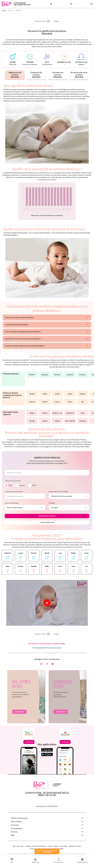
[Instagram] (41, 664)
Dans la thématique (12, 503)
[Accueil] (16, 4)
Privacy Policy (63, 846)
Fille (10, 485)
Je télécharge (29, 742)
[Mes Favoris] (71, 4)
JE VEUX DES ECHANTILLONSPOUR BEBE (47, 851)
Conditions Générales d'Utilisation (35, 846)
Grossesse (15, 825)
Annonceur (20, 846)
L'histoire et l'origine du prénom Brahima (19, 317)
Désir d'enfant (16, 821)
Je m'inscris (19, 712)
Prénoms (14, 832)
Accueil (4, 10)
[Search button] (91, 4)
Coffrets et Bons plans (19, 818)
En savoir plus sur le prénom (79, 74)
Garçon (22, 485)
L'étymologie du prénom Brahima (16, 324)
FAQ (14, 846)
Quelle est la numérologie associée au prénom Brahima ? (24, 346)
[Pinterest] (52, 664)
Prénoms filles (38, 647)
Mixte (34, 485)
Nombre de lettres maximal (58, 491)
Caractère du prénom (57, 74)
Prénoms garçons (54, 647)
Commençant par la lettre (14, 491)
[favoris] (48, 21)
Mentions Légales (52, 846)
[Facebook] (47, 664)
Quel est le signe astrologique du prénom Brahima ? (23, 331)
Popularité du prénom (36, 74)
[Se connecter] (51, 4)
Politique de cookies (75, 846)
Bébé (13, 835)
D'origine (52, 503)
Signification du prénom (14, 74)
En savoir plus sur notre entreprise (47, 806)
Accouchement (16, 828)
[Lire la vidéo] (47, 603)
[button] (12, 860)
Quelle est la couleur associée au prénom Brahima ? (23, 339)
